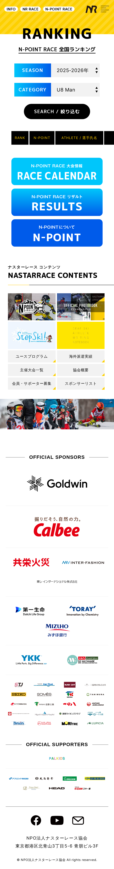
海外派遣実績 (80, 356)
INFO (11, 9)
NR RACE (31, 9)
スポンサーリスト (81, 383)
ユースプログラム (32, 356)
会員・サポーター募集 (31, 383)
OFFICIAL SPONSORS (57, 457)
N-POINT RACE (58, 9)
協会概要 (81, 370)
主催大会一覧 (31, 370)
